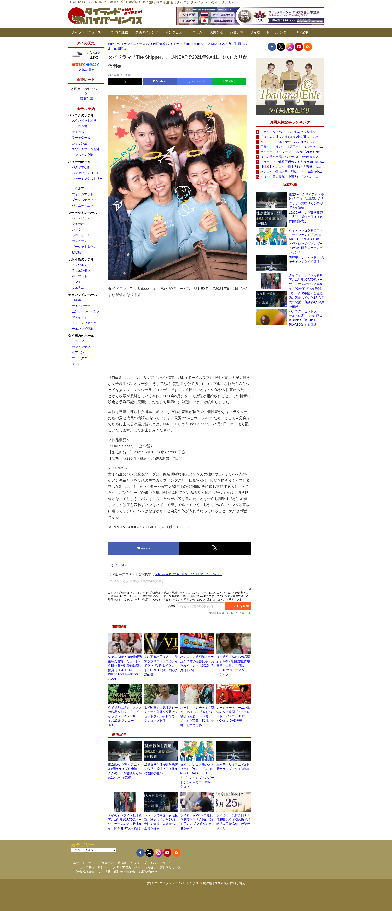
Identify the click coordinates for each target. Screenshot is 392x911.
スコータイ (79, 341)
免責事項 (107, 863)
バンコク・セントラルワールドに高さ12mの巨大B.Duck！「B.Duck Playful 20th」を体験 (306, 317)
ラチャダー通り (82, 137)
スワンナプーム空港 (85, 149)
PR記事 (302, 32)
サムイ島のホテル (81, 259)
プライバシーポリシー (159, 863)
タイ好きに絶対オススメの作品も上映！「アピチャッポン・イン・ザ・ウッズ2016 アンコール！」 (125, 716)
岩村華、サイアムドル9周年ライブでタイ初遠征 (306, 259)
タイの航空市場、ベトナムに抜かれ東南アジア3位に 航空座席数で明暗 (292, 156)
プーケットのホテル (82, 212)
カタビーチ (79, 241)
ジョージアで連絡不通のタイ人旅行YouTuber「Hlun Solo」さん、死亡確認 (292, 161)
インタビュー (175, 32)
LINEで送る (229, 81)
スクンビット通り (84, 120)
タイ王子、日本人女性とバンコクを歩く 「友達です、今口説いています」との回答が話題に (292, 142)
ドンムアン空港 (82, 154)
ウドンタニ (79, 358)
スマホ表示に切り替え (230, 883)
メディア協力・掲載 (126, 867)
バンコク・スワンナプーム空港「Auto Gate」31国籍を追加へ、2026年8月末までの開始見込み (292, 152)
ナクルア (78, 188)
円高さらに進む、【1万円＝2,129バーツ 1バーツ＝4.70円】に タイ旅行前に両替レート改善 (292, 147)
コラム (197, 32)
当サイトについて (85, 863)
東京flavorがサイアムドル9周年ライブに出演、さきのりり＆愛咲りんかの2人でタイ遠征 (306, 201)
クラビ (76, 364)
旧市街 (76, 300)
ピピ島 (76, 252)
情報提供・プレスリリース (162, 867)
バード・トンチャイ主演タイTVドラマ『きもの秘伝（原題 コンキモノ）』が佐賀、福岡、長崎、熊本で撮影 (197, 716)
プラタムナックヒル (85, 200)
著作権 (122, 863)
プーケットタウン (84, 246)
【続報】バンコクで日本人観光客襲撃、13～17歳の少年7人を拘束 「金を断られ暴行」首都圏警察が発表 (292, 166)
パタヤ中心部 (81, 167)
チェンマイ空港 (82, 328)
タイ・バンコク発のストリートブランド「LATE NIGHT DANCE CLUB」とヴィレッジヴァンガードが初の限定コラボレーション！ (306, 241)
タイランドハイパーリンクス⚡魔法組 (185, 883)
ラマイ (76, 282)
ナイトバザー (81, 305)
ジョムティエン (82, 205)
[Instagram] (290, 47)
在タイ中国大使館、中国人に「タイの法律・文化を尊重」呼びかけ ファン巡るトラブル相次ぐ (292, 176)
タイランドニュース (86, 32)
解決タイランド (146, 32)
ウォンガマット (82, 194)
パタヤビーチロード (85, 173)
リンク (135, 863)
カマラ (76, 229)
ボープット (79, 276)
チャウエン (79, 264)
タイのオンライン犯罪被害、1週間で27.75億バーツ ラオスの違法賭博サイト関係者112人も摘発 (306, 281)
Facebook (161, 81)
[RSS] (308, 47)
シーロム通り (81, 126)
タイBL (119, 565)
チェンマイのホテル (82, 294)
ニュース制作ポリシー (91, 867)
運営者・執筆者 (124, 871)
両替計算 (236, 32)
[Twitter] (281, 47)
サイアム (78, 132)
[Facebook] (272, 47)
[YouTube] (299, 47)
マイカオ (78, 223)
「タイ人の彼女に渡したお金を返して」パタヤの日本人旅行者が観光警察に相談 (292, 137)
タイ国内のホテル (81, 335)
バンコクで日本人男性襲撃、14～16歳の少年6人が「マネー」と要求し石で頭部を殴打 (292, 171)
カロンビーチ (81, 235)
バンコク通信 (118, 32)
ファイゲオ (79, 317)
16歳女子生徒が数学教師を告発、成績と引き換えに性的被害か (161, 769)
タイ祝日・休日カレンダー (270, 32)
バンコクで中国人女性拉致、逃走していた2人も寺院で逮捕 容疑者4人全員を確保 (306, 299)
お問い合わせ (148, 871)
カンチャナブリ (82, 346)
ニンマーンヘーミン (85, 311)
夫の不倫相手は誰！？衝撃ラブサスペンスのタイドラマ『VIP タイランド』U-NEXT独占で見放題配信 (161, 665)
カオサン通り (81, 143)
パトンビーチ (81, 218)
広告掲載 (104, 871)
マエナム (78, 287)
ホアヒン (78, 352)
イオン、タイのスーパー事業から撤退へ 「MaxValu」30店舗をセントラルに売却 (292, 132)
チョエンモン (81, 270)
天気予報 (216, 32)
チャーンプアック (84, 323)
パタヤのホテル (79, 162)
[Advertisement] (179, 336)
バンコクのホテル (81, 115)
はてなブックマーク (195, 81)
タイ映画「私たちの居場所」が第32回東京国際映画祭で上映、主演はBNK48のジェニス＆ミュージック (233, 665)
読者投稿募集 (85, 871)
